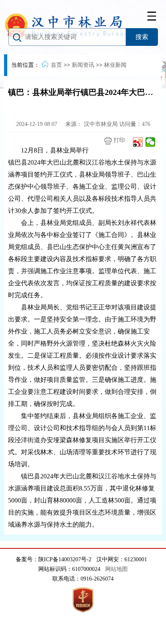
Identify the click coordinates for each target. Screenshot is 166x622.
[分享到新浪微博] (138, 142)
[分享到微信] (150, 142)
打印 (118, 140)
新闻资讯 (83, 65)
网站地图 (116, 569)
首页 (56, 65)
